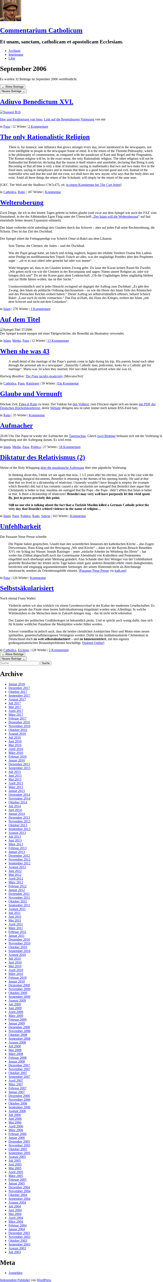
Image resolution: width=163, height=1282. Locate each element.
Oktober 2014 (17, 802)
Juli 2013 (14, 836)
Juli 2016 (14, 737)
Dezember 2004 (19, 1187)
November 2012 (19, 859)
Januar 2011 (16, 935)
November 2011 (19, 897)
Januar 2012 (16, 890)
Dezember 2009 (19, 985)
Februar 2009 (17, 1019)
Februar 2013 (17, 848)
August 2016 (17, 733)
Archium (14, 51)
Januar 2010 (16, 981)
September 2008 (19, 1038)
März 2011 (15, 928)
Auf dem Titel (20, 319)
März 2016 (15, 753)
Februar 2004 (17, 1225)
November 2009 (19, 989)
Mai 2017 (14, 707)
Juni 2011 (14, 916)
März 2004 (15, 1221)
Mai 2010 (14, 966)
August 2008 (17, 1042)
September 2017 (19, 695)
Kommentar (53, 192)
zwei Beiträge (106, 436)
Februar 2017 (17, 718)
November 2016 (19, 726)
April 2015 (15, 783)
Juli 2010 (14, 958)
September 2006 (19, 1107)
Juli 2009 (14, 1004)
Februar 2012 (17, 886)
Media (16, 340)
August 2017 (17, 699)
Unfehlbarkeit (20, 526)
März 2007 (15, 1084)
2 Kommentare (38, 126)
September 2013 (19, 829)
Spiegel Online (93, 643)
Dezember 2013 (19, 817)
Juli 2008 (14, 1046)
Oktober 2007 (17, 1073)
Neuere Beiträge (13, 91)
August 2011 (17, 909)
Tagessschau (77, 436)
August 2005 (17, 1157)
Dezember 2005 (19, 1141)
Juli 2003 (14, 1252)
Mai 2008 (14, 1050)
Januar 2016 (16, 760)
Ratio (21, 192)
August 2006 (17, 1111)
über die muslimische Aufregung (62, 467)
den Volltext (81, 404)
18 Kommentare (70, 447)
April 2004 (15, 1218)
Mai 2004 (14, 1214)
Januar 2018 (16, 684)
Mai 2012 (14, 874)
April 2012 (15, 878)
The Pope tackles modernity (44, 376)
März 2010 (15, 974)
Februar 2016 (17, 756)
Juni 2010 (15, 962)
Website (55, 408)
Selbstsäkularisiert (27, 588)
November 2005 (19, 1145)
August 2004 (17, 1202)
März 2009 (15, 1016)
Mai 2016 (14, 745)
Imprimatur (15, 54)
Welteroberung (22, 202)
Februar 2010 (17, 977)
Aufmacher (16, 425)
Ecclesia (23, 650)
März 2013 (15, 844)
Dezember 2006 (19, 1096)
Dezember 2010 (19, 939)
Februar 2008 (17, 1057)
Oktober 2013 (17, 825)
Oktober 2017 (17, 692)
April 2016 (15, 749)
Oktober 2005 (17, 1149)
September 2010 (19, 951)
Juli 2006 (14, 1115)
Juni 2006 (15, 1118)
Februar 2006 (17, 1134)
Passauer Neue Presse (94, 570)
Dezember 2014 (19, 794)
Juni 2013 (15, 840)
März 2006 (15, 1130)
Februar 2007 (17, 1088)
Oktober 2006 (17, 1103)
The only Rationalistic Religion (45, 137)
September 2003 (19, 1244)
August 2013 (17, 833)
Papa (6, 126)
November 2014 (19, 798)
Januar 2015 (16, 791)
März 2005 (15, 1176)
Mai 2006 (14, 1122)
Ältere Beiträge (13, 86)
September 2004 (19, 1198)
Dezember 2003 (19, 1233)
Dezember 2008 (19, 1027)
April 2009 (15, 1012)
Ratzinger (32, 383)
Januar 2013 (16, 852)
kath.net (120, 570)
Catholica (9, 192)
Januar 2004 (16, 1229)
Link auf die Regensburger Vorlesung (69, 119)
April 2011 (15, 924)
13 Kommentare (58, 340)
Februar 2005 (17, 1179)
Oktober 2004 (17, 1195)
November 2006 (19, 1099)
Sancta (45, 516)
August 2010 (17, 955)
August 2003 (17, 1248)
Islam (7, 309)
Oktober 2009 (17, 993)
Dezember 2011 (19, 894)
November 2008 (19, 1031)
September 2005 (19, 1153)
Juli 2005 (14, 1160)
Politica (36, 447)
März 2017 (15, 714)
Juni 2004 (15, 1210)
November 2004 (19, 1191)
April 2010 (15, 970)
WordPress (44, 1280)
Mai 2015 (14, 779)
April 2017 (15, 711)
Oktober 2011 (17, 901)
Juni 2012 (15, 871)
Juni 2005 (15, 1164)
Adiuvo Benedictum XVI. (36, 101)
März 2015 (15, 787)
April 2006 (15, 1126)
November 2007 (19, 1069)
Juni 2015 (15, 775)
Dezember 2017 (19, 688)
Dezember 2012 (19, 855)
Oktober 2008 (17, 1035)
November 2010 (19, 943)
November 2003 (19, 1237)
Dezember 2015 (19, 764)
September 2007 (19, 1076)
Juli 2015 (14, 772)
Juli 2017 (14, 703)
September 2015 (19, 768)
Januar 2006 (16, 1137)
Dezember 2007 (19, 1065)
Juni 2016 (15, 741)
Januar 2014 (16, 813)
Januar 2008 (16, 1061)
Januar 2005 (16, 1183)
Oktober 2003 (17, 1240)
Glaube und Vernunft (31, 393)
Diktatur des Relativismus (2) (42, 457)
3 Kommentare (41, 309)
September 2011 (19, 905)
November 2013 (19, 821)
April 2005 (15, 1172)
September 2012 (19, 863)
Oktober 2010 (17, 947)
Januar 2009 (16, 1023)
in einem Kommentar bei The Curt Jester (93, 185)
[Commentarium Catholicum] (10, 20)
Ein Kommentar (68, 383)
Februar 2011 (17, 932)
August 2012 (17, 867)
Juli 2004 (14, 1206)
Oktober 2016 (17, 730)
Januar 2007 (16, 1092)
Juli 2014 (14, 806)
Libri (11, 58)
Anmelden (15, 1273)
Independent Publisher (15, 1280)
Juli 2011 (14, 913)
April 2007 (15, 1080)
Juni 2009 (15, 1008)
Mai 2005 (14, 1168)
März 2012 (15, 882)
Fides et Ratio (28, 404)
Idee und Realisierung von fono (21, 119)
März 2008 (15, 1054)
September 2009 (19, 996)
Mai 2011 (14, 920)
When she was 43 (24, 351)
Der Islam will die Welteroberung (116, 216)
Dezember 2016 (19, 722)
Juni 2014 (15, 810)
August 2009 (17, 1000)
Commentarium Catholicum (41, 30)
